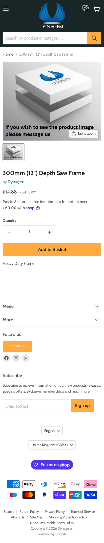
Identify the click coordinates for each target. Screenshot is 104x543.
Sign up (82, 406)
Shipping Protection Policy (68, 517)
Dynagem (16, 181)
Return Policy (29, 511)
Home (8, 54)
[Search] (94, 38)
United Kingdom (49, 445)
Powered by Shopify (52, 534)
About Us (17, 517)
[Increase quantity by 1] (49, 232)
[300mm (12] (13, 152)
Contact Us (17, 346)
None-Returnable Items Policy (52, 523)
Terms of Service (83, 511)
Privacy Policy (55, 511)
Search (8, 511)
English (49, 430)
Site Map (36, 517)
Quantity (9, 221)
